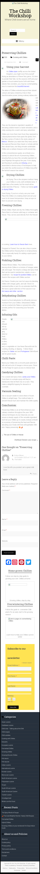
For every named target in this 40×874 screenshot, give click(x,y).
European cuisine (7, 745)
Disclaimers (5, 852)
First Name (12, 676)
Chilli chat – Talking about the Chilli (13, 728)
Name (4, 519)
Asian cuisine (6, 722)
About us (5, 839)
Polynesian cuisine (8, 781)
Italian (12, 351)
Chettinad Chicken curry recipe (26, 440)
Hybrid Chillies (6, 822)
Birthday (10, 696)
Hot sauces (5, 762)
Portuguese (25, 351)
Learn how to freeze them (19, 244)
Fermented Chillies (7, 748)
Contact (4, 856)
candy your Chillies (28, 377)
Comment (6, 490)
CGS (5, 57)
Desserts (4, 742)
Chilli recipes (6, 732)
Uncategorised (6, 798)
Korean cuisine (6, 771)
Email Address (13, 665)
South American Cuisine (9, 791)
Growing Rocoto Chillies (9, 755)
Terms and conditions (9, 849)
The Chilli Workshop (20, 13)
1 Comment (24, 62)
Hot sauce (5, 758)
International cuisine (8, 768)
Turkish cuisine (6, 795)
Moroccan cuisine (8, 775)
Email (4, 530)
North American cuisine (9, 778)
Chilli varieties (6, 735)
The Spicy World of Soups (10, 812)
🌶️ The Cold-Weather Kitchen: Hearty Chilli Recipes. (18, 816)
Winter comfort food (8, 801)
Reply (35, 474)
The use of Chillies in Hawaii (12, 435)
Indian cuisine (6, 765)
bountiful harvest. (23, 86)
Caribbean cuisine (7, 725)
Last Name (11, 686)
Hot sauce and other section (12, 291)
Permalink (18, 460)
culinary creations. (37, 115)
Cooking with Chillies (20, 57)
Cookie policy (6, 842)
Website (5, 541)
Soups (4, 785)
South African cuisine (9, 788)
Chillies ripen (13, 71)
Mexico (4, 142)
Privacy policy (6, 846)
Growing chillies (7, 752)
